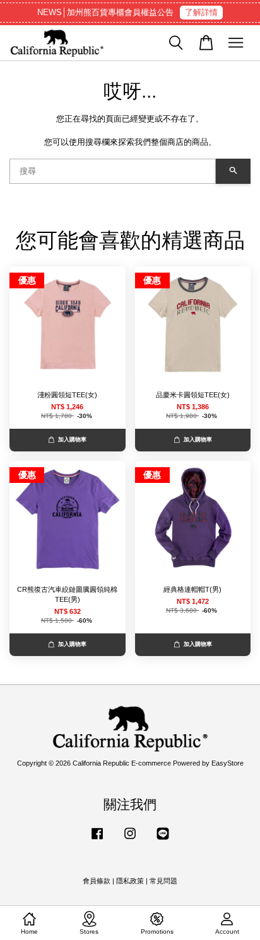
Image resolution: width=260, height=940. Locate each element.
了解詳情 (201, 12)
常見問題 (163, 881)
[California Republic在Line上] (163, 840)
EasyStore (227, 763)
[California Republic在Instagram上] (130, 840)
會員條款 (96, 881)
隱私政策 (130, 881)
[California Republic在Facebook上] (97, 840)
